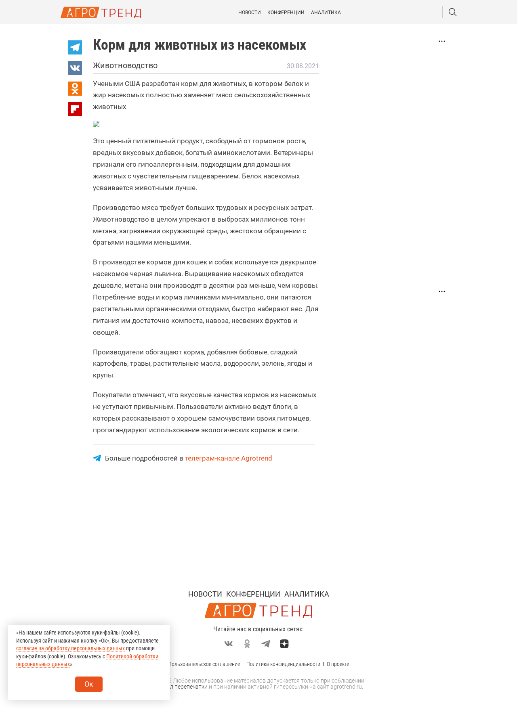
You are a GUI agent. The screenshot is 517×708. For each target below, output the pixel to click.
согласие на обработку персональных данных (70, 648)
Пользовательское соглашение (204, 664)
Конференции (286, 12)
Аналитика (326, 12)
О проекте (338, 664)
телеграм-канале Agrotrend (228, 458)
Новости (249, 12)
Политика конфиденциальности (283, 664)
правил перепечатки (181, 686)
